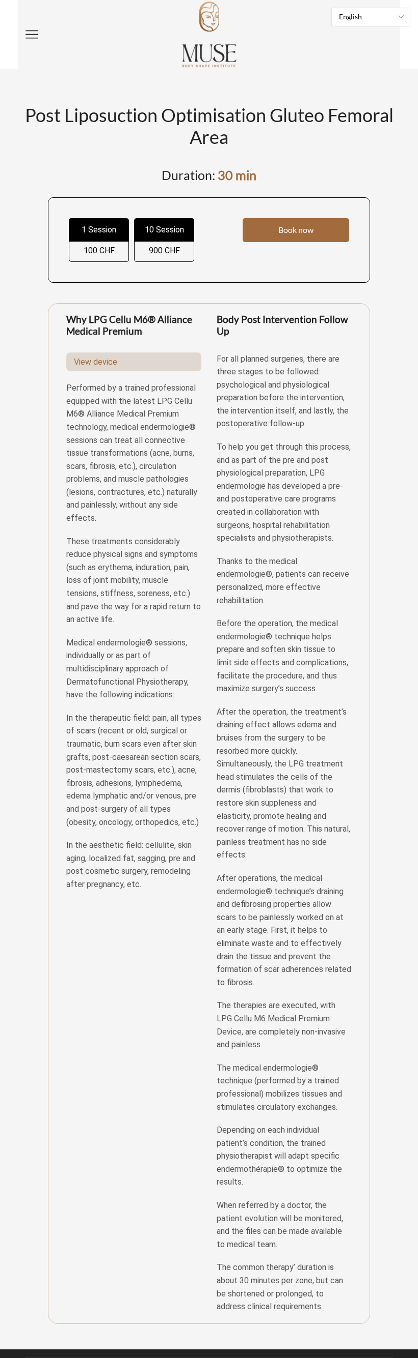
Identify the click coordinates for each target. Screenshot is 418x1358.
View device (95, 362)
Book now (296, 229)
